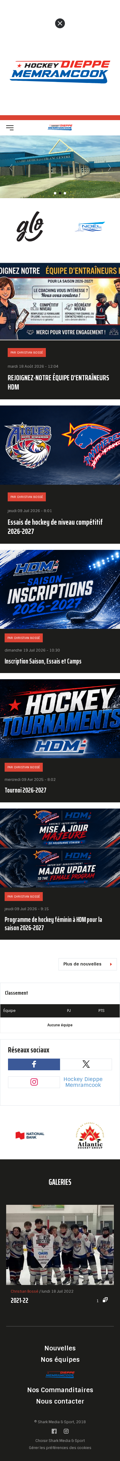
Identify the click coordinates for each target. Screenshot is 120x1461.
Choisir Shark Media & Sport (60, 1441)
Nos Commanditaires (60, 1390)
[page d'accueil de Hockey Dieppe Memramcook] (60, 127)
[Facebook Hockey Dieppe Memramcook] (54, 1433)
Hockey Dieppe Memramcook (82, 1082)
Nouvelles (60, 1348)
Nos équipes (60, 1360)
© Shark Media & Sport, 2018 (60, 1422)
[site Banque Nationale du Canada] (30, 1135)
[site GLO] (30, 226)
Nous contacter (60, 1401)
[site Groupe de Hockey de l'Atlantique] (90, 1135)
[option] (30, 226)
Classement (16, 993)
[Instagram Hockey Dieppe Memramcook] (66, 1433)
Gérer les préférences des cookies (60, 1447)
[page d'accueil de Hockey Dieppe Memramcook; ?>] (60, 1375)
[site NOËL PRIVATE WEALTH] (90, 226)
